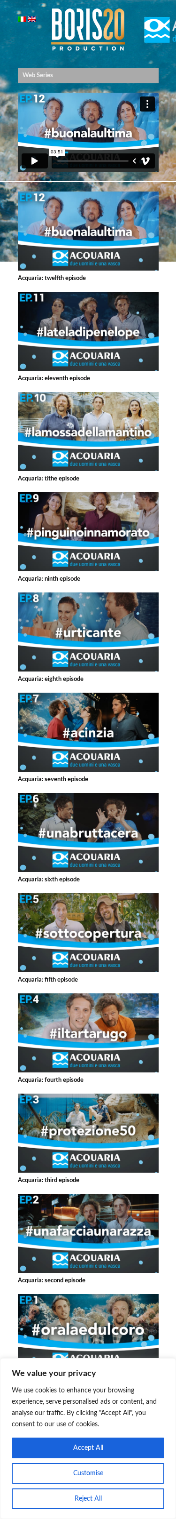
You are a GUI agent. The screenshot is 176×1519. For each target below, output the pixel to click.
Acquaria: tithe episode (48, 479)
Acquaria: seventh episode (53, 779)
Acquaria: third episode (48, 1180)
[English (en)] (32, 20)
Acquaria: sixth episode (49, 880)
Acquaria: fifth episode (48, 980)
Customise (88, 1473)
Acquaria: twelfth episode (52, 278)
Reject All (88, 1498)
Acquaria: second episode (51, 1281)
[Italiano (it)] (22, 20)
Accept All (88, 1448)
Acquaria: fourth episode (51, 1080)
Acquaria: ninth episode (49, 579)
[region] (88, 1438)
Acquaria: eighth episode (51, 679)
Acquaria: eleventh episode (54, 379)
